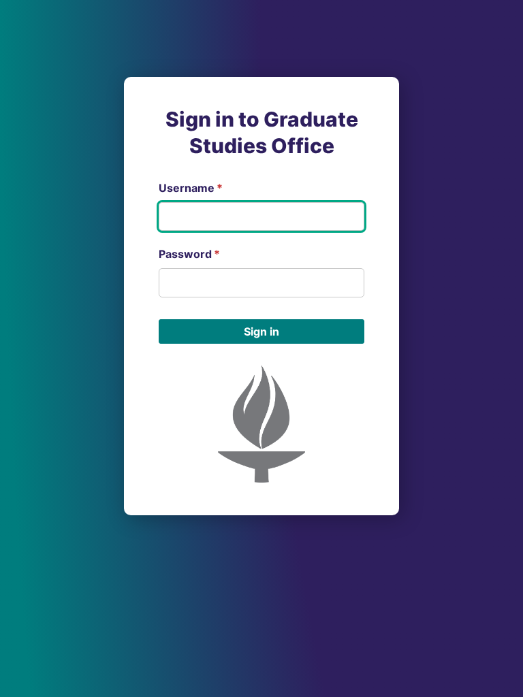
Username (191, 188)
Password (189, 254)
